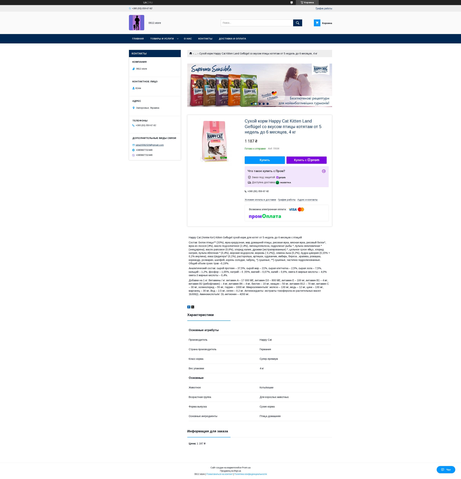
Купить (265, 160)
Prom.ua (246, 467)
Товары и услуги (162, 38)
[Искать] (297, 22)
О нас (188, 38)
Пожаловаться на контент (219, 474)
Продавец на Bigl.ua (230, 471)
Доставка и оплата (232, 38)
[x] (192, 307)
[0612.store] (136, 29)
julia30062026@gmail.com (150, 145)
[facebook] (188, 307)
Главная (138, 38)
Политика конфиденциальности (250, 474)
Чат (448, 469)
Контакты (205, 38)
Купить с (300, 160)
